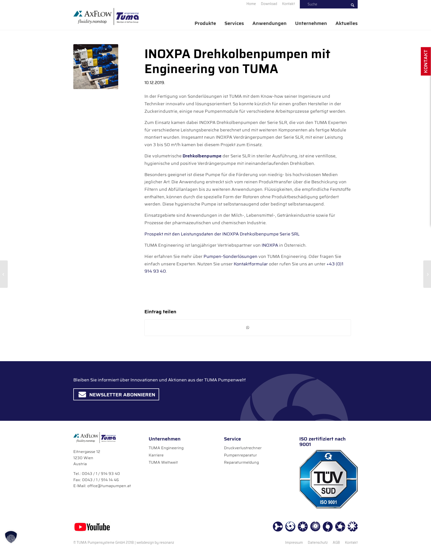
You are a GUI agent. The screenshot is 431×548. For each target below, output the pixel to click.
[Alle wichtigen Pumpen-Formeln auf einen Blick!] (4, 274)
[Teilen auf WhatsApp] (248, 328)
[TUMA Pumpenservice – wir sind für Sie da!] (427, 274)
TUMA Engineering (166, 448)
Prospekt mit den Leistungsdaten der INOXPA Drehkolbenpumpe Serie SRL (222, 233)
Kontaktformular (251, 263)
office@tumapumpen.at (109, 486)
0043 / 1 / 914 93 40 (101, 473)
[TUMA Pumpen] (106, 16)
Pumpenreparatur (240, 455)
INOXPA (270, 245)
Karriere (156, 455)
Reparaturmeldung (241, 462)
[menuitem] (251, 3)
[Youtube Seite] (92, 526)
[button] (11, 537)
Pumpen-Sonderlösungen (231, 256)
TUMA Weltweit (163, 462)
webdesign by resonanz (155, 542)
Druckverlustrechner (243, 448)
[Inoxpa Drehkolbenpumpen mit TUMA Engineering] (95, 66)
